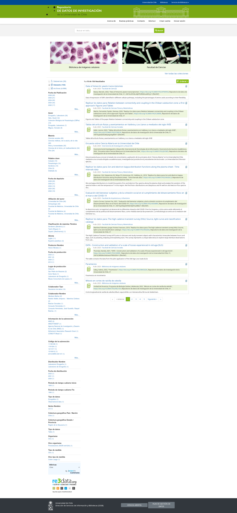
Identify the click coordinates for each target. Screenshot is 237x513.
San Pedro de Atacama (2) (57, 271)
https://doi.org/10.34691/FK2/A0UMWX (144, 204)
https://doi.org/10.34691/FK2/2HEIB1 (107, 253)
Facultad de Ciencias (109, 89)
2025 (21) (51, 98)
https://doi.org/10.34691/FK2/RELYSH (107, 289)
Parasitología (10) (54, 163)
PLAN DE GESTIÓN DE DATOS (161, 505)
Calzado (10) (52, 161)
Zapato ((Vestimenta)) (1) (57, 231)
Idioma (151, 21)
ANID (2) (51, 321)
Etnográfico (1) (53, 399)
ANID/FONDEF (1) (54, 324)
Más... (77, 109)
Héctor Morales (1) (54, 248)
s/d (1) (50, 409)
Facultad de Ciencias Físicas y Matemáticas (117, 108)
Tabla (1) (51, 432)
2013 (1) (51, 262)
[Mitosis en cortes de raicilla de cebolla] (89, 286)
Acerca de (111, 21)
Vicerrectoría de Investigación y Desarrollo (117, 146)
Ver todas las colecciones (176, 73)
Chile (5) (51, 168)
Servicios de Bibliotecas (179, 2)
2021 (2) (51, 257)
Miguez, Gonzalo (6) (55, 128)
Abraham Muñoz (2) (55, 296)
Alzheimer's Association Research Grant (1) (63, 331)
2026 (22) (51, 95)
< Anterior (120, 299)
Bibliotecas (164, 2)
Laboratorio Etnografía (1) (57, 364)
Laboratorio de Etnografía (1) (58, 276)
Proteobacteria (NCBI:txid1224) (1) (60, 446)
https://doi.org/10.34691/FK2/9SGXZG (136, 230)
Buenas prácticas (126, 21)
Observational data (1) (56, 402)
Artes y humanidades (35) (57, 145)
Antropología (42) (54, 204)
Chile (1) (51, 415)
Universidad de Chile (149, 2)
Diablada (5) (52, 171)
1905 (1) (51, 385)
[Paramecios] (89, 269)
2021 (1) (51, 376)
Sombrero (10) (53, 166)
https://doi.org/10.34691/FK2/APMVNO (154, 92)
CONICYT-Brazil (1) (55, 333)
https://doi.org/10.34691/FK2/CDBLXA (107, 132)
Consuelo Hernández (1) (56, 306)
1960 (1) (51, 392)
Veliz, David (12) (54, 118)
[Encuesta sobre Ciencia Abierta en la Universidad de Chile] (89, 148)
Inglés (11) (52, 238)
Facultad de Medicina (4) (57, 211)
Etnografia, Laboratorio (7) (57, 125)
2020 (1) (51, 259)
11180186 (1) (53, 344)
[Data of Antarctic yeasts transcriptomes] (89, 91)
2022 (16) (51, 191)
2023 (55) (51, 188)
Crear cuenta (164, 21)
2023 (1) (51, 255)
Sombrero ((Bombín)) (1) (56, 226)
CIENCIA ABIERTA (134, 505)
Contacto (141, 21)
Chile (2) (51, 269)
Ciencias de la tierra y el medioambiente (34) (63, 148)
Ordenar (183, 81)
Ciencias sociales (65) (55, 138)
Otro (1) (51, 439)
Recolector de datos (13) (56, 289)
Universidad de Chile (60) (57, 201)
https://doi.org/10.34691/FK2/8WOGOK (133, 270)
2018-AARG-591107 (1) (56, 354)
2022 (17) (51, 105)
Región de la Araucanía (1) (57, 425)
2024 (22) (51, 100)
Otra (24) (51, 150)
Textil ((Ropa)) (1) (54, 229)
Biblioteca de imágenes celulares (114, 267)
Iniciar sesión (179, 21)
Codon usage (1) (54, 459)
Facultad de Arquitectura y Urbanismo (116, 198)
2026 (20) (51, 181)
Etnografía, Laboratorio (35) (58, 115)
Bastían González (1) (55, 303)
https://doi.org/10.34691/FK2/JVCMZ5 (154, 151)
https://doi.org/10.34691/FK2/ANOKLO (157, 177)
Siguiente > (152, 299)
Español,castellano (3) (56, 241)
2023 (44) (51, 103)
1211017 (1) (52, 349)
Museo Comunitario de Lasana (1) (60, 279)
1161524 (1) (52, 346)
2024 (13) (51, 186)
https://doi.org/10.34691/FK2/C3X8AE (147, 114)
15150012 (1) (53, 351)
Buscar (160, 30)
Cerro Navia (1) (53, 274)
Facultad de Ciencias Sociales (112, 127)
